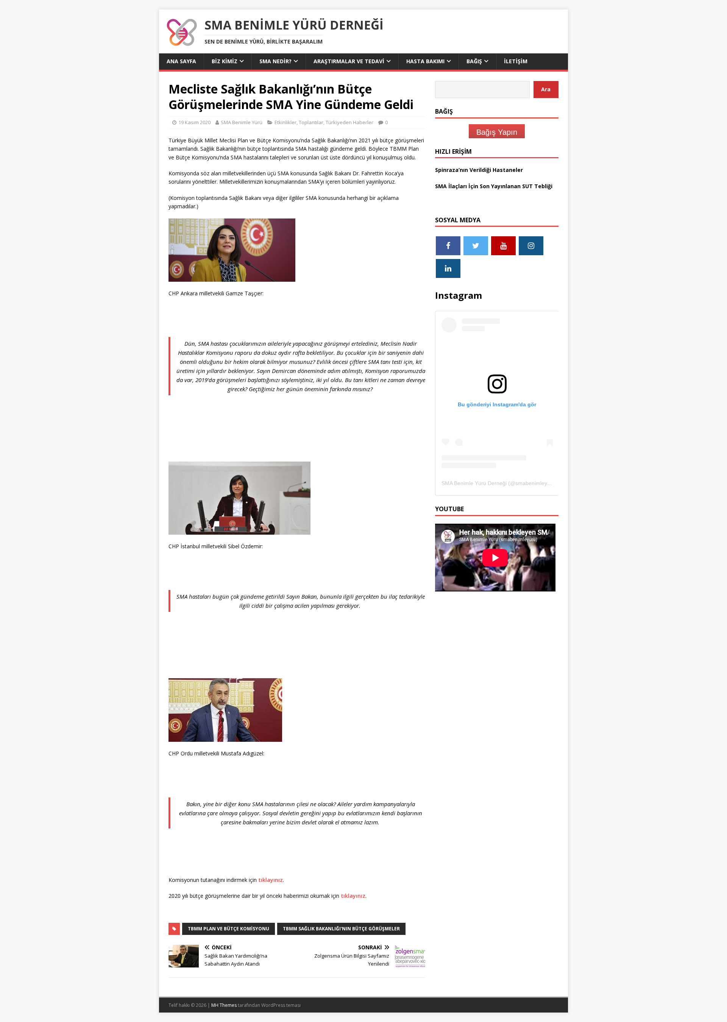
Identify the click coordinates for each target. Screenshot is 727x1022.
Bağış (474, 61)
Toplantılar (311, 122)
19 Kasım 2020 (194, 122)
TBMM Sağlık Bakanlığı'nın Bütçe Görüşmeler (341, 928)
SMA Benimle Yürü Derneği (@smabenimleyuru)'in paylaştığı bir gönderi (528, 483)
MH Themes (224, 1005)
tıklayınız (270, 879)
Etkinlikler (285, 122)
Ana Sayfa (181, 61)
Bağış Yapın (496, 132)
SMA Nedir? (275, 61)
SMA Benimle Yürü (241, 122)
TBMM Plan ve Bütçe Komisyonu (228, 928)
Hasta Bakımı (425, 61)
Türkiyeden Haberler (349, 122)
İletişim (515, 61)
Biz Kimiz (224, 61)
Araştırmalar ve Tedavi (349, 61)
